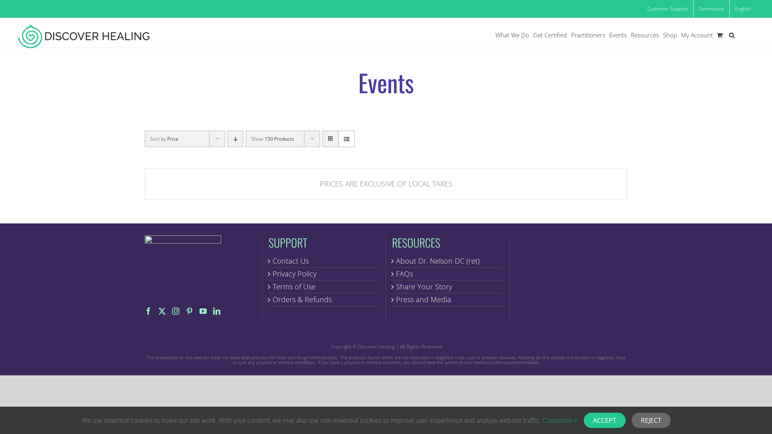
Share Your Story (424, 286)
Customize (558, 420)
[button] (732, 35)
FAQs (404, 273)
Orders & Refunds (302, 299)
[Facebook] (148, 311)
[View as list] (346, 139)
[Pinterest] (189, 311)
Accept (604, 420)
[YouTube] (203, 311)
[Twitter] (162, 311)
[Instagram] (175, 311)
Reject (651, 420)
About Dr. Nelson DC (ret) (438, 261)
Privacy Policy (294, 273)
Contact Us (291, 261)
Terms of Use (294, 286)
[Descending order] (235, 139)
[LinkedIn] (216, 311)
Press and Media (423, 299)
